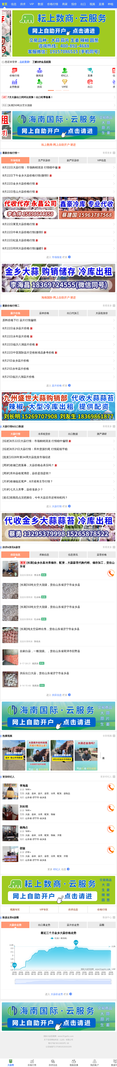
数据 (40, 4)
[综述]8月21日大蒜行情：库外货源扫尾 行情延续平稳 (34, 449)
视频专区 (15, 909)
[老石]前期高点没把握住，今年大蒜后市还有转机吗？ (35, 497)
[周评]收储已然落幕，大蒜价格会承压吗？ (29, 465)
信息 (13, 4)
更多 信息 (57, 869)
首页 (4, 4)
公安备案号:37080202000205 (58, 1046)
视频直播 (74, 1065)
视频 (92, 4)
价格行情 (52, 4)
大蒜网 (10, 1065)
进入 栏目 (57, 257)
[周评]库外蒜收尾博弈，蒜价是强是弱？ (26, 473)
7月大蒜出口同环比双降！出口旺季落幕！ (30, 97)
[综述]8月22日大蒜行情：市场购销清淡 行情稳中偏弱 (36, 441)
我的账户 (94, 1065)
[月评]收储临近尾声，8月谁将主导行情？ (27, 481)
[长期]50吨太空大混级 (20, 105)
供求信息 (73, 909)
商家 (65, 4)
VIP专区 (44, 909)
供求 (23, 4)
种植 (110, 4)
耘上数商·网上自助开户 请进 (58, 144)
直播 (101, 4)
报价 (74, 4)
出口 (83, 4)
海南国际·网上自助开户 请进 (58, 297)
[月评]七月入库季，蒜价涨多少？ (22, 489)
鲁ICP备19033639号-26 (58, 1043)
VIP (32, 4)
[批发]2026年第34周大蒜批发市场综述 (26, 457)
